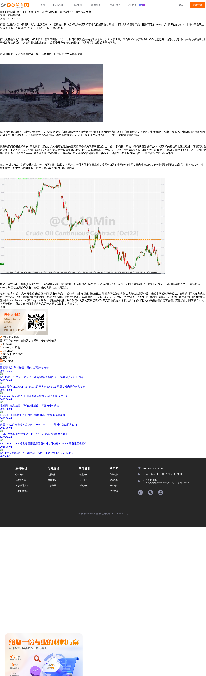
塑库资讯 (114, 491)
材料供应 (52, 480)
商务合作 (114, 474)
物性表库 (19, 474)
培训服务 (83, 474)
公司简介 (114, 485)
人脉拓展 (52, 485)
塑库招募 (114, 480)
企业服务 (83, 485)
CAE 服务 (83, 480)
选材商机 (52, 474)
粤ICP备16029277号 (120, 514)
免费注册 (197, 5)
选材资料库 (20, 480)
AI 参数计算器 (21, 485)
